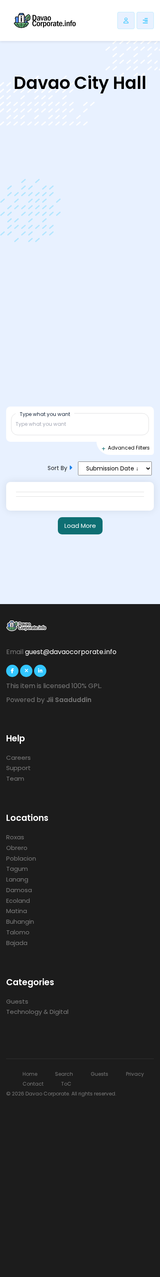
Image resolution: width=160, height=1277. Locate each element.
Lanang (17, 879)
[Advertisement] (80, 1183)
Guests (17, 1001)
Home (30, 1073)
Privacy (135, 1073)
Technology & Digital (37, 1011)
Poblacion (21, 858)
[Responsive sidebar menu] (145, 20)
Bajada (16, 942)
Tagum (17, 868)
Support (18, 767)
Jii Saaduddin (68, 699)
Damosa (19, 890)
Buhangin (20, 921)
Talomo (18, 932)
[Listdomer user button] (126, 20)
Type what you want (45, 414)
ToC (66, 1083)
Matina (16, 911)
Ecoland (18, 900)
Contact (33, 1083)
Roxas (15, 837)
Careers (18, 757)
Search (64, 1073)
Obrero (16, 847)
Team (15, 778)
